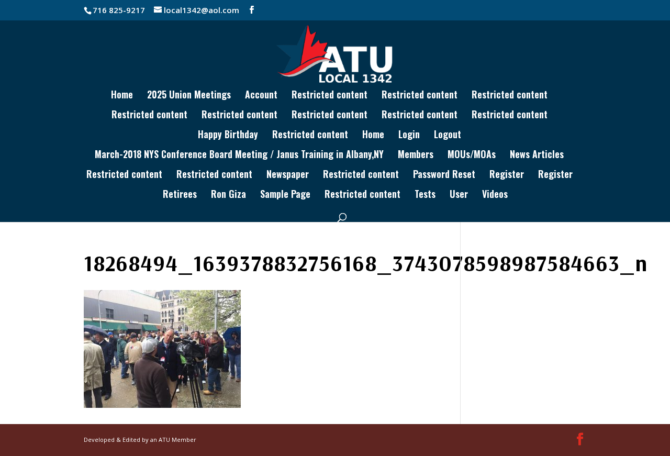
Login (409, 135)
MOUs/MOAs (472, 155)
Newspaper (287, 175)
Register (506, 175)
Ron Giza (228, 195)
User (459, 195)
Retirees (180, 195)
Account (261, 96)
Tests (425, 195)
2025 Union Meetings (189, 96)
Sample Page (285, 195)
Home (122, 96)
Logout (447, 135)
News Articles (537, 155)
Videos (495, 195)
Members (415, 155)
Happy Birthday (228, 135)
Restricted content (329, 96)
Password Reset (444, 175)
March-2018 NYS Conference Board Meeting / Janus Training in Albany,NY (239, 155)
